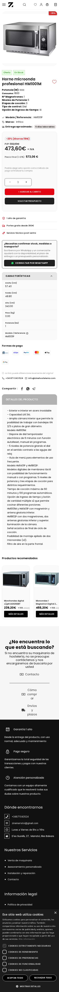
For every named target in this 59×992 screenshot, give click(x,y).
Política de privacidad (20, 904)
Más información (27, 939)
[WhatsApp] (28, 388)
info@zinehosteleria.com (41, 378)
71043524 (23, 816)
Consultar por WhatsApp (31, 263)
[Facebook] (22, 388)
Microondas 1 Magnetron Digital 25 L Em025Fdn (46, 603)
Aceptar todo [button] (15, 977)
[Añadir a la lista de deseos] (54, 81)
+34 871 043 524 (14, 378)
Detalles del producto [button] (22, 399)
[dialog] (29, 950)
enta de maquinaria (20, 860)
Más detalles (16, 614)
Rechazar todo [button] (43, 977)
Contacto (13, 879)
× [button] (55, 913)
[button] (33, 4)
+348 (15, 816)
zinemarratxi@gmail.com (25, 823)
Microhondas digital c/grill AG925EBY (14, 602)
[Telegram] (33, 388)
